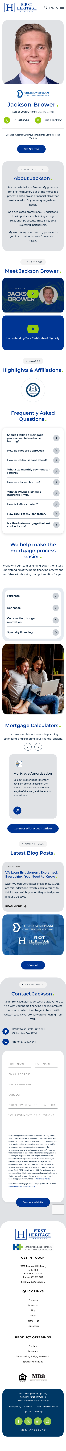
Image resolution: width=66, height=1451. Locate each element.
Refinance (33, 1351)
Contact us (33, 1326)
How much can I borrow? (23, 482)
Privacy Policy (14, 1406)
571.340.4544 (20, 120)
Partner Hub (33, 1321)
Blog (33, 1311)
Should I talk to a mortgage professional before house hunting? (25, 438)
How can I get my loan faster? (26, 513)
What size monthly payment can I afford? (28, 471)
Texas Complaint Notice (47, 1406)
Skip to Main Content (2, 4)
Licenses (28, 1406)
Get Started (31, 149)
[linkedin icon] (38, 1421)
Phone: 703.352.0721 (33, 1277)
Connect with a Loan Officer (33, 828)
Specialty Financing (33, 1362)
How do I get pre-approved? (25, 450)
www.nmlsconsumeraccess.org (33, 1400)
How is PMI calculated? (22, 504)
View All (33, 965)
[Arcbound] (36, 1430)
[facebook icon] (19, 1421)
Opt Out (28, 1411)
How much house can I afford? (27, 460)
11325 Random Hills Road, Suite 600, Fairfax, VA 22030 (33, 1270)
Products (33, 1300)
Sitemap (38, 1411)
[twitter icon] (28, 1421)
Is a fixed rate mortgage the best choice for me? (28, 525)
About (33, 1316)
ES (56, 8)
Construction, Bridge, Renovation (33, 1357)
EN (51, 8)
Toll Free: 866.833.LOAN (33, 1283)
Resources (33, 1305)
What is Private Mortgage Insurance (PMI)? (24, 493)
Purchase (33, 1346)
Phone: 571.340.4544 (24, 1042)
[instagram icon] (47, 1421)
